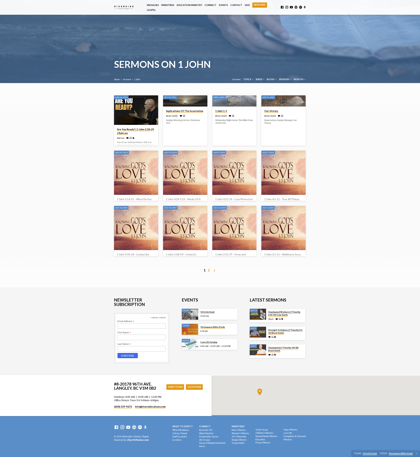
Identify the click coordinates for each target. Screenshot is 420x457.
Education (260, 439)
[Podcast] (304, 7)
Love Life (288, 433)
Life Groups (204, 439)
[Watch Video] (127, 138)
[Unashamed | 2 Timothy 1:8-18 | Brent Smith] (258, 349)
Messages (153, 5)
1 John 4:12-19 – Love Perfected (233, 199)
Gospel (151, 10)
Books (271, 79)
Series (259, 79)
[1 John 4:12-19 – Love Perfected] (234, 173)
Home (117, 79)
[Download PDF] (133, 138)
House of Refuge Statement (212, 443)
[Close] (417, 453)
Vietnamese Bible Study (212, 327)
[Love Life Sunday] (190, 344)
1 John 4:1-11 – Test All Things (281, 199)
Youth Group (261, 429)
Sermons (127, 79)
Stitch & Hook (207, 312)
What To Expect (182, 426)
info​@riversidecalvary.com (150, 406)
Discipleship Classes (208, 436)
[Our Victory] (283, 100)
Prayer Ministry (262, 442)
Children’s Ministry (264, 433)
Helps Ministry (290, 429)
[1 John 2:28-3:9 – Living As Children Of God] (185, 228)
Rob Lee (120, 138)
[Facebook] (282, 7)
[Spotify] (300, 7)
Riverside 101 (205, 430)
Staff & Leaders (179, 436)
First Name (124, 332)
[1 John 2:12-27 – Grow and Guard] (234, 228)
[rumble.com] (296, 7)
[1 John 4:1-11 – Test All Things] (283, 173)
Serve (202, 446)
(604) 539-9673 (123, 406)
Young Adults (238, 443)
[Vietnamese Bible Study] (190, 329)
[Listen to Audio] (130, 138)
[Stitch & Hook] (190, 314)
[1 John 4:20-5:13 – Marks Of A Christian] (185, 173)
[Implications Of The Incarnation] (185, 100)
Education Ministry (189, 5)
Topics (247, 79)
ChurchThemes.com (138, 440)
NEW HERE (259, 4)
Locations (194, 386)
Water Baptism (206, 433)
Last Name (124, 344)
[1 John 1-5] (234, 100)
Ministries (167, 5)
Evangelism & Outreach (295, 436)
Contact (236, 5)
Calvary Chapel (179, 433)
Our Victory (271, 110)
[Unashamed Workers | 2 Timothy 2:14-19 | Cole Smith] (258, 314)
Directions (175, 386)
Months (299, 79)
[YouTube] (291, 7)
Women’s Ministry (240, 433)
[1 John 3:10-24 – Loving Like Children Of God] (136, 228)
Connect (210, 5)
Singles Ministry (239, 439)
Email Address (125, 321)
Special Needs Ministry (266, 436)
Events (223, 5)
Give (247, 5)
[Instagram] (287, 7)
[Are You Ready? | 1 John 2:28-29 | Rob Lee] (136, 110)
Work (270, 319)
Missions (288, 439)
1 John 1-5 (221, 110)
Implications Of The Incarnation (184, 110)
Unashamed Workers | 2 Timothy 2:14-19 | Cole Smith (284, 313)
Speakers (284, 79)
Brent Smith (172, 116)
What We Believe (180, 430)
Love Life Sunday (208, 342)
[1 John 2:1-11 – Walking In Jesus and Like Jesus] (283, 228)
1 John (137, 79)
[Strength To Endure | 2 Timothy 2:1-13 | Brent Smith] (258, 332)
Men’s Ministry (239, 430)
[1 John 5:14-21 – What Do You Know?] (136, 173)
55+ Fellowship (239, 436)
